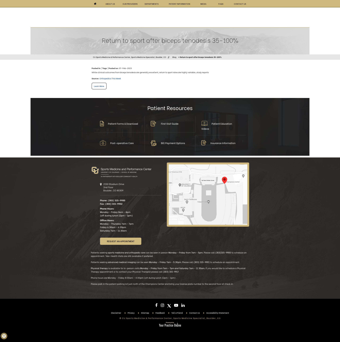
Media (203, 3)
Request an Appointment (120, 241)
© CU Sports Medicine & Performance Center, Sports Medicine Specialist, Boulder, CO (170, 318)
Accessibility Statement (217, 312)
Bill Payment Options (173, 143)
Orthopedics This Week (110, 78)
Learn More (99, 86)
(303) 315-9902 (113, 203)
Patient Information (179, 3)
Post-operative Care (122, 143)
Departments (152, 3)
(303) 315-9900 (116, 200)
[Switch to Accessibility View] (4, 336)
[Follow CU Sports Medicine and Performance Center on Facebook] (156, 306)
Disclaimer (116, 312)
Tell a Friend (177, 312)
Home (95, 3)
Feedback (160, 312)
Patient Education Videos (216, 126)
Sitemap (145, 312)
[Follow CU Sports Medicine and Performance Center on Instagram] (162, 306)
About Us (110, 3)
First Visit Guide (169, 123)
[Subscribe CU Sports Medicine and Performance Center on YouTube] (176, 306)
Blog (174, 57)
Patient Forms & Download (123, 123)
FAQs (220, 3)
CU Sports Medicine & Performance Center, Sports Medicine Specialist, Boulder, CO (129, 57)
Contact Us (240, 3)
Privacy (131, 312)
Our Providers (130, 3)
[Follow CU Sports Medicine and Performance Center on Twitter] (169, 306)
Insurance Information (223, 143)
